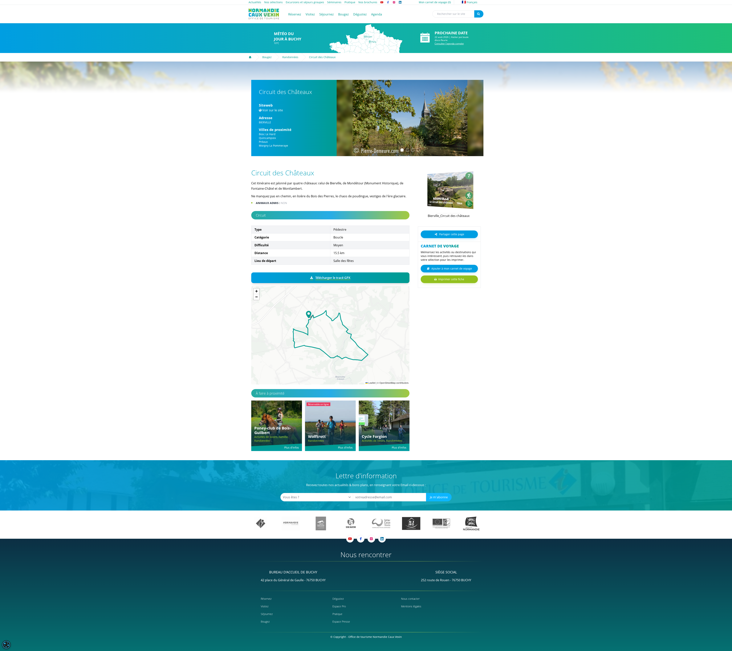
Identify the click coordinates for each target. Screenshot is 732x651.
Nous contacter (410, 598)
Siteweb (266, 105)
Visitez (264, 606)
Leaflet (371, 382)
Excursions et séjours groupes (305, 2)
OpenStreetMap (387, 382)
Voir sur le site (272, 110)
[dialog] (6, 644)
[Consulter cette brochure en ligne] (448, 190)
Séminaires (334, 2)
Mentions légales (411, 606)
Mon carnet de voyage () (435, 2)
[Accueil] (250, 57)
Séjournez (267, 614)
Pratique (349, 2)
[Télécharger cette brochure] (445, 221)
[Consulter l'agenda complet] (425, 38)
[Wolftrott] (330, 426)
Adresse (265, 118)
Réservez (266, 598)
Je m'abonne (439, 497)
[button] (343, 118)
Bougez (267, 57)
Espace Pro (339, 606)
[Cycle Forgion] (384, 426)
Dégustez (338, 598)
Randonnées (290, 57)
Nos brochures (367, 2)
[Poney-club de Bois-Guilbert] (276, 426)
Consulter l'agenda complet (449, 43)
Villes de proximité (275, 129)
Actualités (255, 2)
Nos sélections (273, 2)
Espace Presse (341, 621)
